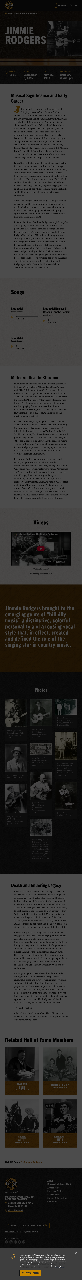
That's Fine (30, 1273)
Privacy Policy (59, 1267)
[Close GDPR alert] (76, 1253)
